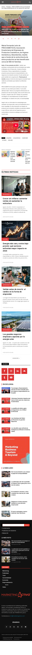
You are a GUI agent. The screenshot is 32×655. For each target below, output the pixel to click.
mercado (10, 140)
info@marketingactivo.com (17, 616)
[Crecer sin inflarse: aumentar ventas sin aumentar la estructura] (16, 186)
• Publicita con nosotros (9, 530)
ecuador (4, 140)
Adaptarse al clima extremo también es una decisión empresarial (19, 503)
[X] (11, 38)
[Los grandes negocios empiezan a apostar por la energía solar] (16, 321)
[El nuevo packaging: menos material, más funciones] (6, 514)
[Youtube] (11, 377)
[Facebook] (8, 38)
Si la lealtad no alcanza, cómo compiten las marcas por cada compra (20, 493)
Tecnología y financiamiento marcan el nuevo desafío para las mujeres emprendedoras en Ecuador (20, 390)
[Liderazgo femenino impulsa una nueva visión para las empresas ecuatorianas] (6, 401)
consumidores (16, 138)
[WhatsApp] (18, 38)
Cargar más (15, 358)
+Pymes (8, 7)
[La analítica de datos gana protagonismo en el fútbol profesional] (6, 411)
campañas (8, 138)
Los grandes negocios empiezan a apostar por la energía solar (14, 336)
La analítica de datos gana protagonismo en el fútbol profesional (18, 410)
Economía (10, 27)
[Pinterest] (15, 38)
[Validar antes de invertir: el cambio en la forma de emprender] (16, 276)
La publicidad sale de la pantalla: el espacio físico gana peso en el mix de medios (20, 483)
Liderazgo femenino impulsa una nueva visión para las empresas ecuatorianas (20, 400)
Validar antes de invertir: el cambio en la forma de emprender (14, 291)
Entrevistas (25, 27)
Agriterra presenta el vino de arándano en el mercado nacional (12, 156)
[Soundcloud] (24, 371)
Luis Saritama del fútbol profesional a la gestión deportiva (18, 419)
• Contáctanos (6, 528)
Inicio (3, 7)
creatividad (25, 138)
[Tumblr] (4, 377)
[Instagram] (11, 371)
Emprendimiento (18, 27)
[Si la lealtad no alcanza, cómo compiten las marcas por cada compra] (6, 494)
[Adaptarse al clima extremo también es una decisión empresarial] (6, 504)
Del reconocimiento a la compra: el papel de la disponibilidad (20, 472)
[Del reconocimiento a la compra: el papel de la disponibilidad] (6, 474)
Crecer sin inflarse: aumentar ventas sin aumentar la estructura (15, 201)
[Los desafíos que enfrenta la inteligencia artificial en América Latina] (6, 430)
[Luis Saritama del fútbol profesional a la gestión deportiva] (6, 420)
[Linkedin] (18, 371)
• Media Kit (5, 533)
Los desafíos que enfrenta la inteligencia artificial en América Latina (20, 429)
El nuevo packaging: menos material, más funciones (19, 512)
